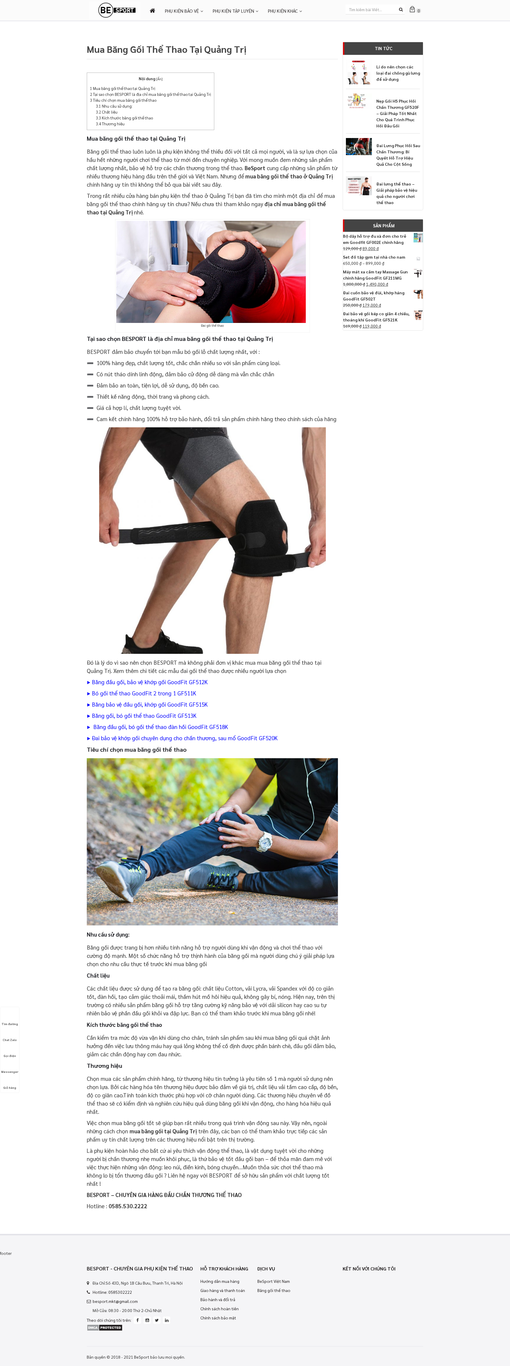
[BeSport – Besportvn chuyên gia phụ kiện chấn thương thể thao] (114, 9)
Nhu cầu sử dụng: (114, 106)
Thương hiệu (110, 123)
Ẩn (159, 78)
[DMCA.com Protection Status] (104, 1326)
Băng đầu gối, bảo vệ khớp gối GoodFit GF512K (150, 681)
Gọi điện (10, 1056)
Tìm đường (9, 1024)
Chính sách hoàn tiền (219, 1308)
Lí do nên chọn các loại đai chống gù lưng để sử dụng (398, 73)
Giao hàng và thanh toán (222, 1290)
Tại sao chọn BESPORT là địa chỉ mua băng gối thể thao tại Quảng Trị (150, 94)
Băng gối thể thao (273, 1290)
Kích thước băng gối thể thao (124, 117)
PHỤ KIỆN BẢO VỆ (182, 11)
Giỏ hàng (9, 1087)
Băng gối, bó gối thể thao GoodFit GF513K (144, 715)
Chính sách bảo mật (218, 1317)
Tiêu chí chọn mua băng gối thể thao (123, 100)
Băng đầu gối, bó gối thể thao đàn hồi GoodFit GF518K (160, 726)
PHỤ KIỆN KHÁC (283, 11)
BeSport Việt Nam (273, 1281)
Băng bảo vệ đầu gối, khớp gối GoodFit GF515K (150, 704)
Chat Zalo (10, 1040)
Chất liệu (106, 111)
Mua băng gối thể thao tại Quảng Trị (122, 88)
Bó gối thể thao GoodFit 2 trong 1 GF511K (144, 693)
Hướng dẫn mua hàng (219, 1281)
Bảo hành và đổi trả (217, 1299)
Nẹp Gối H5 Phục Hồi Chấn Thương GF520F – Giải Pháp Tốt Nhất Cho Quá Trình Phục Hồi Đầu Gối (397, 113)
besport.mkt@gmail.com (115, 1301)
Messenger (9, 1071)
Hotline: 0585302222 (112, 1292)
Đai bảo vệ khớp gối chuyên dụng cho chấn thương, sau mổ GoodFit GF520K (184, 737)
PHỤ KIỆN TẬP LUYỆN (233, 11)
